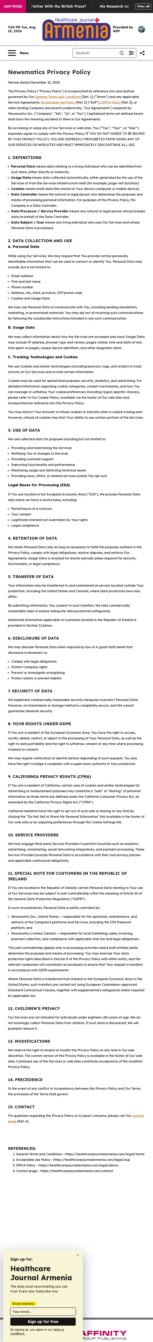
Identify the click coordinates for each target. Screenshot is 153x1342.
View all (143, 6)
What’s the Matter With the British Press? (48, 6)
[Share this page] (142, 53)
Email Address (23, 1304)
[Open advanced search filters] (131, 53)
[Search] (122, 53)
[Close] (78, 1255)
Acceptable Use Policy (58, 102)
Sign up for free (43, 1321)
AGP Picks (13, 6)
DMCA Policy (111, 102)
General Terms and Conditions (58, 97)
